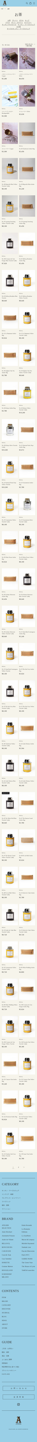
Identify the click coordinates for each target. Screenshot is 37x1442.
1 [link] (13, 1167)
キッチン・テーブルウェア (10, 1190)
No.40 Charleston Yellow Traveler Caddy (8, 744)
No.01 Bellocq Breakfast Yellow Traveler (25, 297)
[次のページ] (24, 1167)
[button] (27, 3)
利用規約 (5, 1363)
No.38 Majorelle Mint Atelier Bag (26, 185)
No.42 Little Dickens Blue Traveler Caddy (9, 782)
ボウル (21, 20)
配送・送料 (5, 1352)
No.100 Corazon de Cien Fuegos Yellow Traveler (8, 1043)
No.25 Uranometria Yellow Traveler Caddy (9, 521)
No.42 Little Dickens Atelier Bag (26, 744)
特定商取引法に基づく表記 (10, 1367)
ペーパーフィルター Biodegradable (7, 112)
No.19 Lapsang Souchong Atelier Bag (26, 222)
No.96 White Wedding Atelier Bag (27, 968)
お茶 (9, 20)
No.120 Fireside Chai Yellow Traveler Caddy (26, 1043)
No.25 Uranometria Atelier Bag (26, 483)
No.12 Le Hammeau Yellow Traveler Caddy (26, 334)
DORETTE (6, 1262)
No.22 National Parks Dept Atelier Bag (26, 446)
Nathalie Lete (26, 1247)
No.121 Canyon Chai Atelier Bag (9, 1080)
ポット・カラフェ (17, 22)
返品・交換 (5, 1356)
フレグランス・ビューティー (11, 1198)
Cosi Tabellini (6, 1259)
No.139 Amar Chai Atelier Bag (26, 1155)
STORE (4, 1328)
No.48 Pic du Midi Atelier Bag (26, 856)
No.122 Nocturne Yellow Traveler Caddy (25, 1117)
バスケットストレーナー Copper (9, 75)
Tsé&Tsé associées (28, 1270)
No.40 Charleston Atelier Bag (27, 149)
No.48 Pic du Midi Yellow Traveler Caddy (9, 893)
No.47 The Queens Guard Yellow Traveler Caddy (8, 856)
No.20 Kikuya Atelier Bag (8, 408)
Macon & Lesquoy (28, 1239)
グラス (8, 22)
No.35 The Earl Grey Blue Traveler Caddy (9, 707)
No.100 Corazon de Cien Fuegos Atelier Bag (25, 1005)
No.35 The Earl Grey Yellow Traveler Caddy (26, 707)
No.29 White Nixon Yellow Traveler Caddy (26, 558)
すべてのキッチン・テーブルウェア (18, 28)
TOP (2, 8)
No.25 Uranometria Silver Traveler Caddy (26, 521)
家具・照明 (5, 1205)
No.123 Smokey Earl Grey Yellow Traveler (9, 1155)
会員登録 (19, 1397)
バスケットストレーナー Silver (26, 75)
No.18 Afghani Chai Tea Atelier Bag (8, 371)
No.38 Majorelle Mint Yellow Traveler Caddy (9, 185)
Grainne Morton (7, 1266)
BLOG (4, 1316)
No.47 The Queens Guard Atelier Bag (26, 819)
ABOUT (5, 1324)
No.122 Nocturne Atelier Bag (9, 1116)
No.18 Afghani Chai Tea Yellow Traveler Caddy (25, 371)
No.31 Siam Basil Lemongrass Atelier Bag (27, 632)
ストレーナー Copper (8, 149)
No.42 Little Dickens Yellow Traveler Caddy (26, 782)
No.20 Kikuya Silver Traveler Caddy (9, 446)
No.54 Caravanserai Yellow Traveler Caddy (9, 968)
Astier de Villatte (7, 1239)
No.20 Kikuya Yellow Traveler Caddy (25, 409)
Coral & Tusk (6, 1255)
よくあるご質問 (7, 1359)
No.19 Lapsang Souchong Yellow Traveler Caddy (8, 222)
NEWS (4, 1320)
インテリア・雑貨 (7, 1194)
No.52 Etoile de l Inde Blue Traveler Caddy (9, 931)
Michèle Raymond (28, 1243)
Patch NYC (26, 1255)
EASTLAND (6, 1374)
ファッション (6, 1209)
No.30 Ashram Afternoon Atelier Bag (8, 595)
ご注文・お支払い (7, 1348)
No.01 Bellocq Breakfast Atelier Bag (25, 259)
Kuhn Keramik (27, 1225)
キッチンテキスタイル (9, 24)
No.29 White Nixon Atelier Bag (9, 558)
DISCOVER (6, 1309)
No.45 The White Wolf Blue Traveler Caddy (9, 819)
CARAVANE (6, 1251)
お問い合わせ (19, 1388)
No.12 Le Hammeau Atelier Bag (9, 334)
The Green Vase (27, 1262)
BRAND (5, 1301)
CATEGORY (6, 1305)
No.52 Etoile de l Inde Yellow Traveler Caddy (27, 931)
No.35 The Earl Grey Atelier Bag (26, 670)
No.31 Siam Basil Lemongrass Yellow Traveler (10, 670)
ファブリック (6, 1201)
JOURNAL (6, 1313)
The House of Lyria (28, 1266)
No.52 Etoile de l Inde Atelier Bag (27, 893)
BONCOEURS (7, 1247)
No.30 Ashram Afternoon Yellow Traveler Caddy (8, 632)
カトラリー (27, 22)
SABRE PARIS (27, 1259)
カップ (27, 20)
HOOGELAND (7, 1270)
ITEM (4, 1297)
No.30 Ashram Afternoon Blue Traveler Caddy (25, 595)
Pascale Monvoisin (28, 1251)
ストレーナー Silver (24, 111)
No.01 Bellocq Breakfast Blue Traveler (10, 297)
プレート (15, 20)
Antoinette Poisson (8, 1236)
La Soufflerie (26, 1236)
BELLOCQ (6, 1243)
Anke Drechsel (7, 1232)
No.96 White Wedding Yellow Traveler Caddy (10, 1005)
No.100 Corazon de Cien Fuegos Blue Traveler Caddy (9, 259)
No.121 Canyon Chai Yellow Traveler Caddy (26, 1080)
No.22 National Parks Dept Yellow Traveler (9, 483)
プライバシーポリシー (9, 1370)
